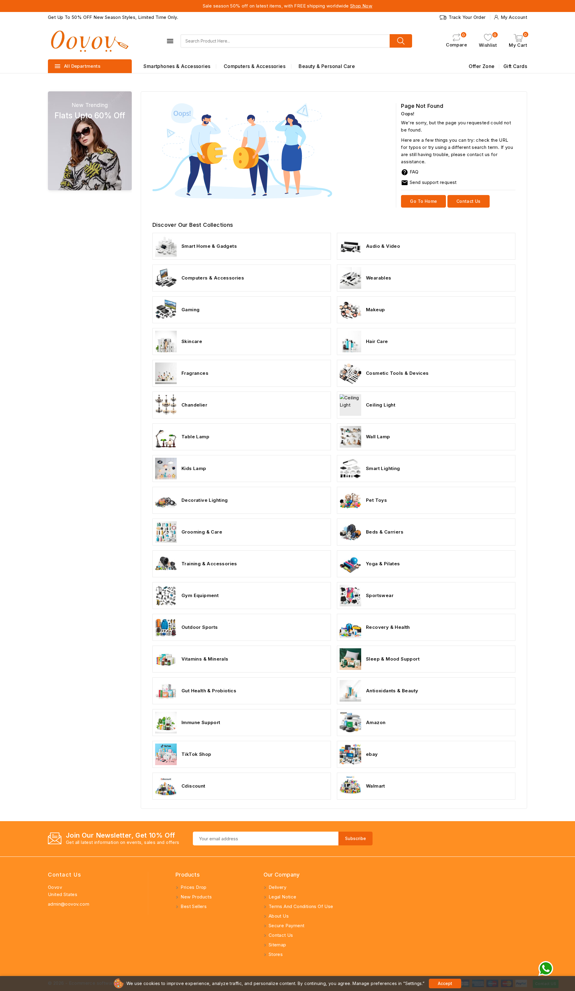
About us (278, 916)
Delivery (277, 887)
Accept (445, 983)
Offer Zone (482, 66)
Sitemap (276, 945)
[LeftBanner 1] (90, 140)
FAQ (414, 172)
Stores (275, 954)
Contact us (468, 201)
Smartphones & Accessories (176, 66)
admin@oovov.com (68, 904)
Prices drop (193, 887)
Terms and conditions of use (300, 906)
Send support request (428, 182)
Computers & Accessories (254, 66)
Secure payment (286, 925)
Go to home (423, 201)
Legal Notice (281, 897)
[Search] (401, 41)
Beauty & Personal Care (327, 66)
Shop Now (361, 6)
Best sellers (193, 906)
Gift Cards (515, 66)
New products (195, 897)
